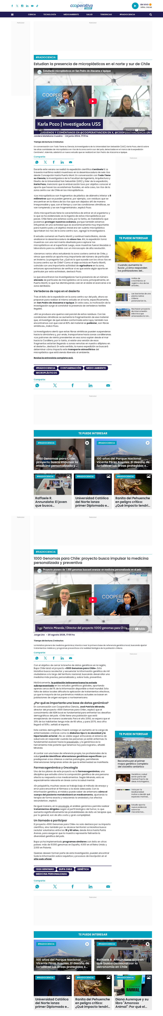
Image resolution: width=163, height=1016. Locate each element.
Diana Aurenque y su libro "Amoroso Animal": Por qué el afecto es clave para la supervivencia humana (132, 1003)
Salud (89, 14)
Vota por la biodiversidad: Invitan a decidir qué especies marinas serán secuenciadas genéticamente (140, 793)
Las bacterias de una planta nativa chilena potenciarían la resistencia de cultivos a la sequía (141, 297)
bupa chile (65, 869)
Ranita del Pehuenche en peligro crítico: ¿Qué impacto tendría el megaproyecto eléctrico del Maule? (132, 501)
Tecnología (49, 14)
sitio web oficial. (43, 858)
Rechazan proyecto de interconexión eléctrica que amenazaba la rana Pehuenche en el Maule (140, 312)
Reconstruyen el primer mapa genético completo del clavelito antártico (133, 763)
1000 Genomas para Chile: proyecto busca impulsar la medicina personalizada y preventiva (57, 462)
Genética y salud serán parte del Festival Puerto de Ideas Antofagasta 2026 (140, 778)
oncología (63, 806)
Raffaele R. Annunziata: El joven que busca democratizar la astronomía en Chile (51, 501)
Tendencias (106, 14)
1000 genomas (45, 869)
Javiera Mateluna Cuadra (48, 135)
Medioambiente (71, 14)
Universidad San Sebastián (61, 181)
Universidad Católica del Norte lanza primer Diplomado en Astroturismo (92, 501)
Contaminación (70, 368)
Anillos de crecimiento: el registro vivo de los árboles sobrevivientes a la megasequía (140, 282)
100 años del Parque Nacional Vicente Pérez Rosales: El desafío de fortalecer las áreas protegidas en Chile (123, 462)
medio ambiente (96, 368)
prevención (73, 741)
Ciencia (32, 14)
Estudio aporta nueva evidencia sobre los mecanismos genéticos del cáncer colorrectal (140, 808)
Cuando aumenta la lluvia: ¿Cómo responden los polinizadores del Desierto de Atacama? (132, 268)
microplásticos (46, 372)
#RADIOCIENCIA (127, 14)
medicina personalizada (51, 874)
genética (83, 869)
